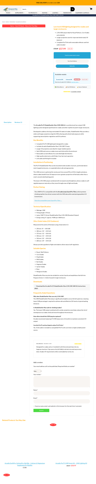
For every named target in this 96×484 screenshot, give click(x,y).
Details (22, 442)
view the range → (75, 82)
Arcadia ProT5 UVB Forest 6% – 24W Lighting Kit (71, 463)
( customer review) (76, 91)
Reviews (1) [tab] (18, 122)
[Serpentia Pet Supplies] (10, 8)
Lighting (7, 21)
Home (3, 21)
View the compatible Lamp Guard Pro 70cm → (48, 200)
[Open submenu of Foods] (10, 13)
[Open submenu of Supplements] (24, 13)
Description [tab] (7, 122)
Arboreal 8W (69, 79)
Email (35, 398)
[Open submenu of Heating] (48, 13)
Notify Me (72, 66)
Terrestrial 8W (59, 79)
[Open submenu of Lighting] (58, 13)
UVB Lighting (12, 21)
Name (35, 390)
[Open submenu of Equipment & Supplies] (89, 13)
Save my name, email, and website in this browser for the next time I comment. (58, 406)
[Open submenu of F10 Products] (37, 13)
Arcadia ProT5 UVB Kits (21, 21)
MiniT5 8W (85, 79)
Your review (37, 374)
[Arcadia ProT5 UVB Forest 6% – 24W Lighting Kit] (67, 441)
